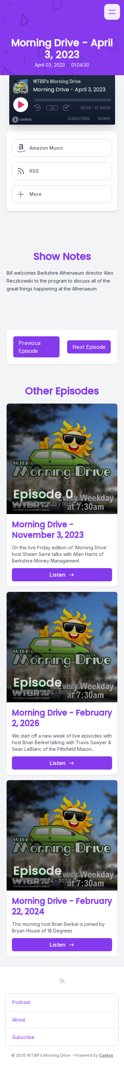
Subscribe (79, 118)
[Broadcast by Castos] (21, 119)
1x (52, 108)
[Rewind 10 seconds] (37, 107)
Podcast (21, 1002)
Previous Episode (30, 347)
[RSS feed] (62, 981)
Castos (106, 1055)
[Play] (20, 104)
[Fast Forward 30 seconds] (66, 107)
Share (104, 118)
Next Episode (88, 347)
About (18, 1019)
